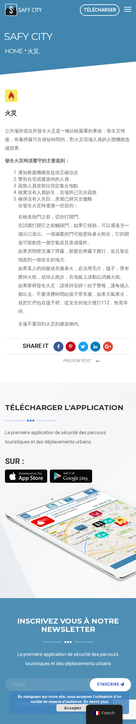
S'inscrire (108, 684)
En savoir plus (96, 701)
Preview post (77, 361)
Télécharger (100, 10)
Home (7, 51)
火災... (34, 51)
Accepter (73, 708)
